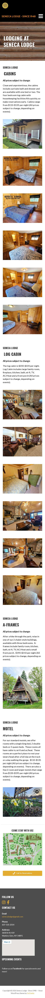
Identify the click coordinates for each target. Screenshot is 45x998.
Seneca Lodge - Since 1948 (19, 16)
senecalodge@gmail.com (12, 916)
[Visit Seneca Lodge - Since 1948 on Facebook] (8, 903)
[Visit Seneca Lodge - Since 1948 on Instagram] (3, 903)
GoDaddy (30, 993)
